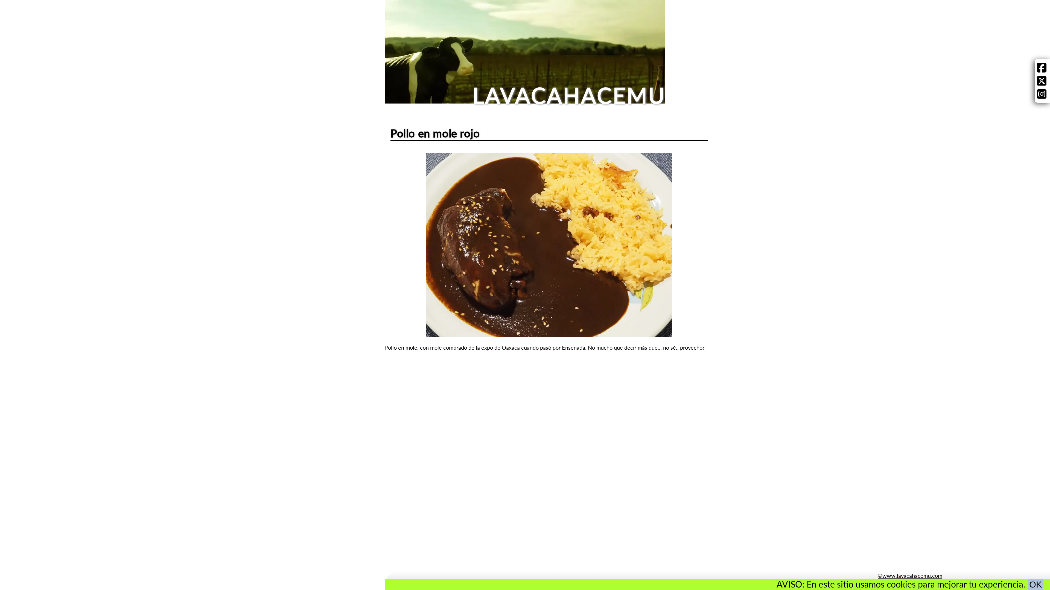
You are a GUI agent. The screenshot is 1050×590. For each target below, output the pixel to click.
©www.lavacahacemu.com (910, 575)
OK (1035, 584)
